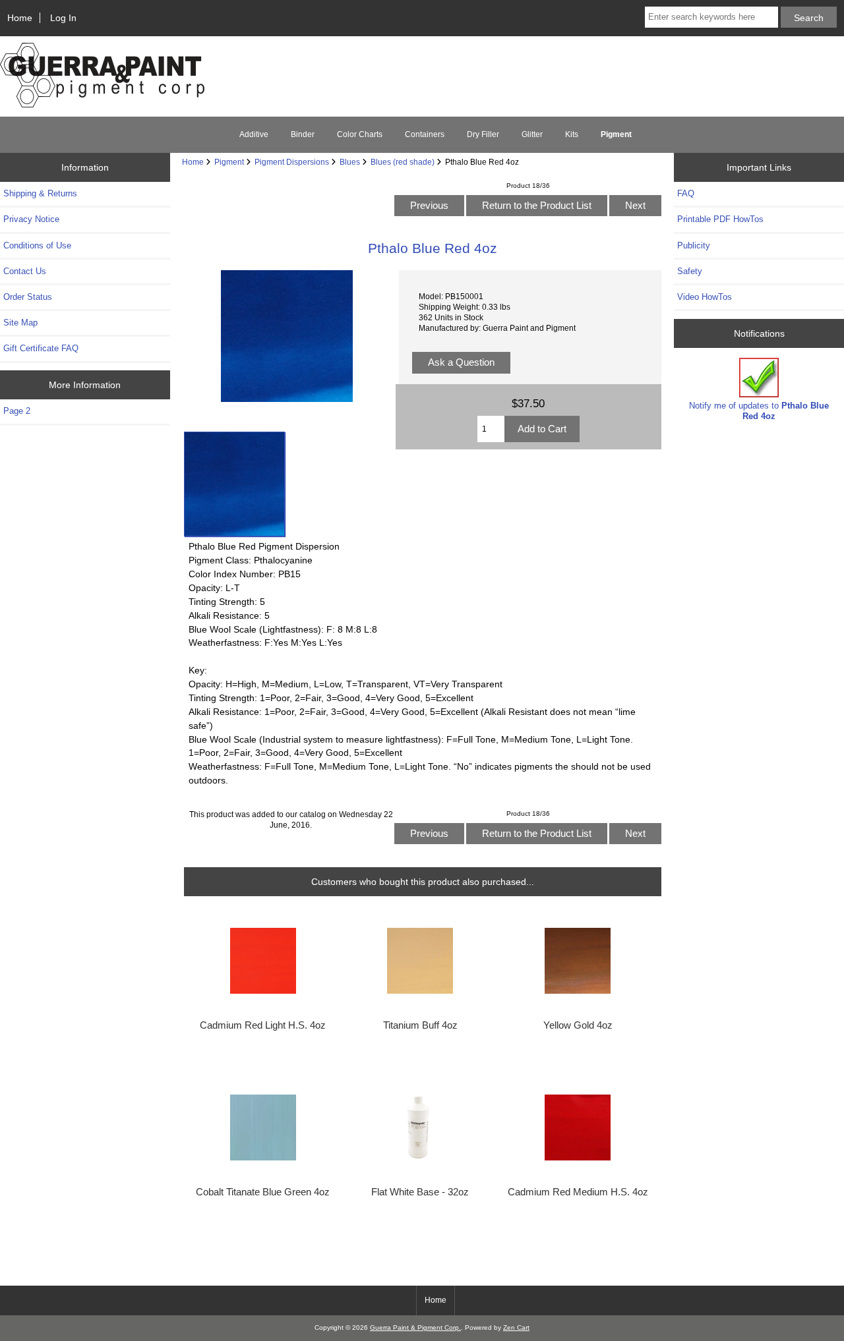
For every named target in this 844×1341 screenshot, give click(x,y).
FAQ (685, 193)
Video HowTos (704, 297)
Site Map (20, 323)
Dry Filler (483, 134)
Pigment (229, 161)
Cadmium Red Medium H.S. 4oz (578, 1192)
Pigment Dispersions (292, 161)
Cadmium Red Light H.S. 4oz (263, 1025)
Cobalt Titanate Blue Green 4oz (263, 1192)
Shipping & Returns (40, 193)
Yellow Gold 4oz (578, 1025)
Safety (689, 271)
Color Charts (359, 134)
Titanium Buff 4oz (420, 1025)
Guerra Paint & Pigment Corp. (415, 1327)
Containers (424, 134)
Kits (571, 134)
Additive (253, 134)
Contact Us (24, 271)
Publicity (693, 245)
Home (19, 18)
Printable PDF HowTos (720, 219)
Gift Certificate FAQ (40, 348)
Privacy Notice (31, 219)
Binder (303, 134)
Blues (350, 161)
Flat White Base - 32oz (420, 1192)
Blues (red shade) (403, 161)
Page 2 (16, 411)
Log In (63, 18)
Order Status (27, 297)
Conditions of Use (37, 245)
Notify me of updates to (759, 411)
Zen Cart (516, 1327)
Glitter (532, 134)
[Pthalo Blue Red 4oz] (234, 484)
